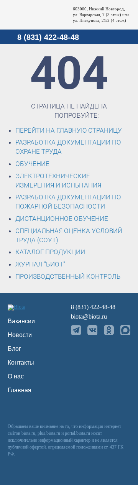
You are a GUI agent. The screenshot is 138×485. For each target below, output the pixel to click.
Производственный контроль (67, 276)
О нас (16, 376)
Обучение (32, 164)
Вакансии (21, 321)
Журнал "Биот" (40, 264)
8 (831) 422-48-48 (48, 37)
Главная (19, 390)
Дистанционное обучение (61, 218)
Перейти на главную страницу (68, 130)
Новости (20, 335)
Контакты (21, 362)
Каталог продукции (50, 252)
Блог (14, 348)
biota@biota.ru (89, 316)
